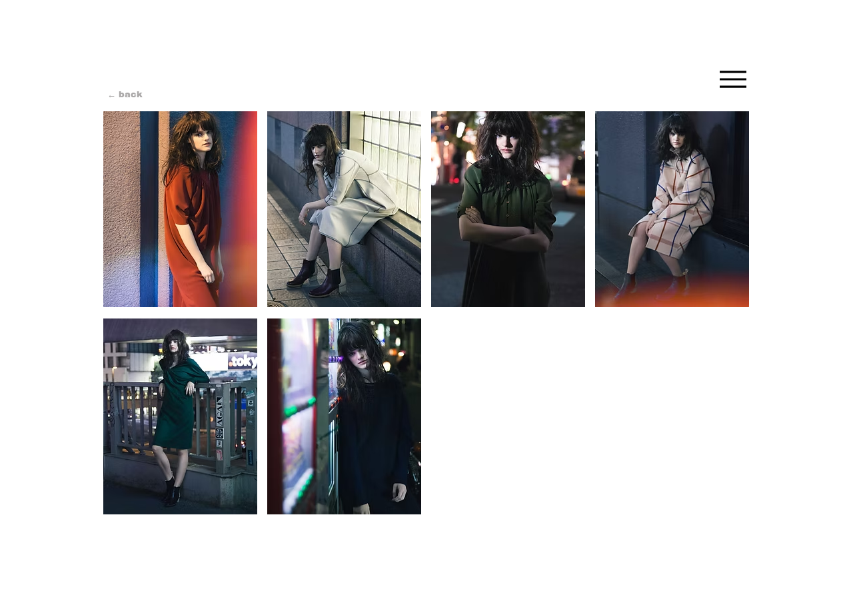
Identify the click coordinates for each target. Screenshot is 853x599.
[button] (180, 209)
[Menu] (732, 79)
